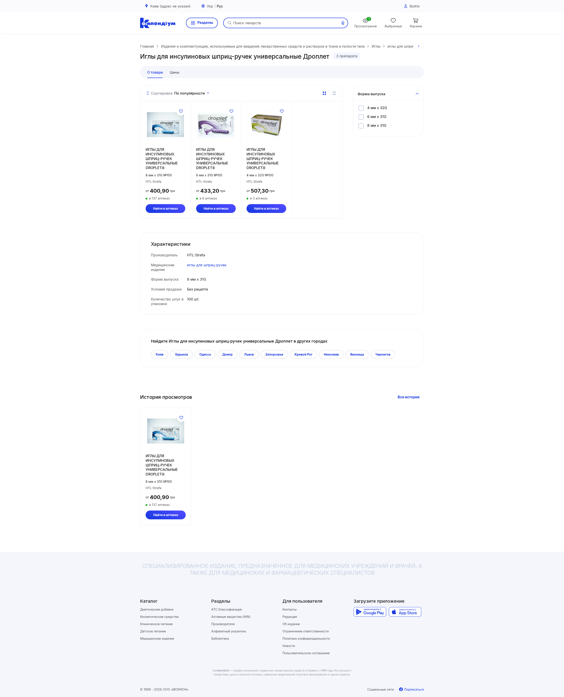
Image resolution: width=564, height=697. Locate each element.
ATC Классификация (226, 609)
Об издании (291, 624)
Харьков (181, 354)
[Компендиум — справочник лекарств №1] (157, 23)
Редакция (289, 617)
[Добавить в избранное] (180, 111)
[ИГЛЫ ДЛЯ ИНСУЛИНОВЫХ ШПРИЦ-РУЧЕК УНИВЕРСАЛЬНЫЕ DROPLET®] (165, 125)
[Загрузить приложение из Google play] (370, 612)
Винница (357, 354)
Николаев (331, 354)
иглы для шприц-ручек (206, 265)
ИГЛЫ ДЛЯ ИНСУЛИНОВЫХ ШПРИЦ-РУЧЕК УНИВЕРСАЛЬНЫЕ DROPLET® (162, 158)
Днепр (227, 354)
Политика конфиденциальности (306, 638)
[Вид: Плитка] (324, 93)
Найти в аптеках (165, 208)
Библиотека (220, 638)
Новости (288, 646)
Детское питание (153, 631)
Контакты (289, 609)
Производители (223, 624)
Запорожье (274, 354)
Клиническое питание (156, 624)
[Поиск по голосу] (342, 23)
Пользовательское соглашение (306, 653)
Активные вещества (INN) (230, 617)
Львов (249, 354)
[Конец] (418, 46)
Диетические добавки (156, 609)
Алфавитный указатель (228, 631)
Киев (159, 354)
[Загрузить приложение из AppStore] (405, 612)
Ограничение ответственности (305, 631)
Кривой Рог (303, 354)
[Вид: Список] (334, 93)
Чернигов (382, 354)
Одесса (205, 354)
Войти (414, 6)
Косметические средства (159, 617)
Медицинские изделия (157, 638)
